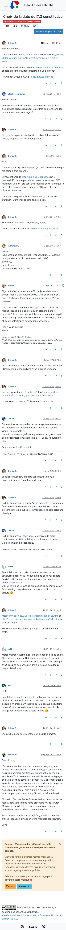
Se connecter (24, 886)
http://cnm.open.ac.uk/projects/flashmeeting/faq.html (30, 615)
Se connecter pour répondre (48, 31)
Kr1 (9, 685)
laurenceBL (13, 246)
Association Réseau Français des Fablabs (23, 21)
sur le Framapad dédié (46, 228)
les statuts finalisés (43, 76)
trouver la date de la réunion (49, 67)
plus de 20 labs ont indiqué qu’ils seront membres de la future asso (33, 58)
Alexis (11, 285)
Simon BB (12, 754)
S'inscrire (10, 886)
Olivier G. (12, 43)
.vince (11, 418)
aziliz (10, 566)
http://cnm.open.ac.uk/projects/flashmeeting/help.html (30, 619)
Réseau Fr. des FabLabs (37, 5)
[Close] (60, 844)
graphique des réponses (34, 176)
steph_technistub (16, 94)
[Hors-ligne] (5, 43)
